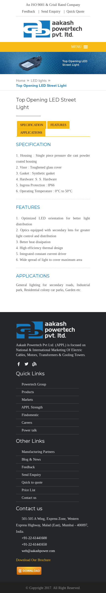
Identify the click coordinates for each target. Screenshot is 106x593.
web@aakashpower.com (38, 551)
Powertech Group (34, 384)
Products (28, 392)
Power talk (29, 430)
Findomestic (30, 415)
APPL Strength (32, 407)
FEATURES (58, 125)
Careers (27, 422)
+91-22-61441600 (34, 538)
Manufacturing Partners (38, 452)
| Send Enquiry (48, 11)
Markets (27, 400)
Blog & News (31, 459)
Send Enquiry (31, 475)
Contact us (29, 498)
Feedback (28, 11)
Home (20, 81)
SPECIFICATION (31, 125)
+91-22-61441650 (34, 544)
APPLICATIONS (31, 132)
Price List (28, 490)
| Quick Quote (73, 11)
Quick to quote (32, 482)
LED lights (39, 81)
